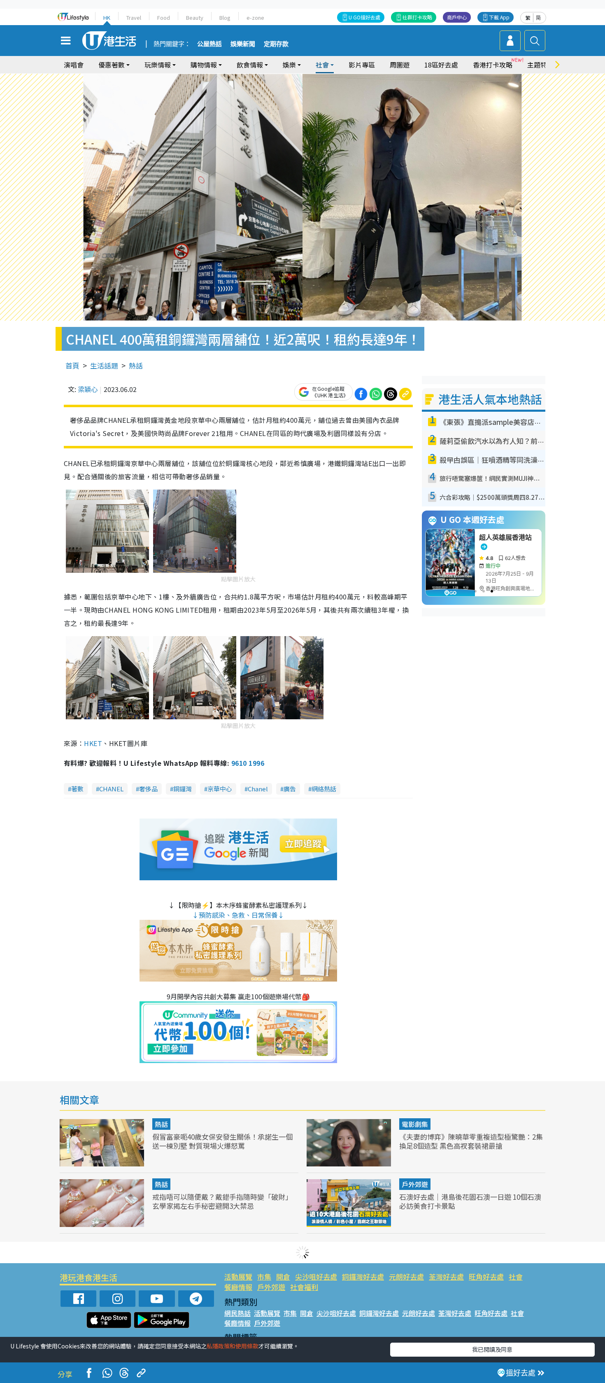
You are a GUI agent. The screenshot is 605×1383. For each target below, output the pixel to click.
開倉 (283, 1276)
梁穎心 (88, 389)
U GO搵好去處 (364, 17)
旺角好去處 (486, 1276)
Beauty (194, 17)
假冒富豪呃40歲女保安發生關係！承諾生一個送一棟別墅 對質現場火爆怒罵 (222, 1141)
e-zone (255, 17)
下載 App (499, 17)
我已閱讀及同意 (492, 1349)
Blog (224, 17)
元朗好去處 (406, 1276)
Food (163, 17)
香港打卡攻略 (492, 65)
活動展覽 (238, 1276)
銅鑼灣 (182, 788)
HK (106, 17)
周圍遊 (400, 65)
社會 (516, 1276)
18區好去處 (441, 65)
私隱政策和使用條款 (232, 1346)
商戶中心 (457, 17)
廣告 (290, 788)
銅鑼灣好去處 (363, 1276)
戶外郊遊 (415, 1184)
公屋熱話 (209, 44)
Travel (133, 17)
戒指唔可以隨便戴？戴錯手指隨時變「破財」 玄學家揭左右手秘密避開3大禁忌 (222, 1201)
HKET (93, 743)
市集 (264, 1276)
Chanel (258, 788)
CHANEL (111, 788)
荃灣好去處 (446, 1276)
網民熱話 (237, 1313)
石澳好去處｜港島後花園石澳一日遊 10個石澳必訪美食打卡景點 (470, 1201)
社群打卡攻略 (417, 17)
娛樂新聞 (242, 44)
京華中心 (219, 788)
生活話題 (104, 365)
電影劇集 (415, 1124)
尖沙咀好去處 (316, 1276)
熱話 (136, 365)
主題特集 (540, 65)
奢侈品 (148, 788)
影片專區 (362, 65)
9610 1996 (247, 763)
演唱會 (74, 65)
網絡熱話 (324, 788)
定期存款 (276, 44)
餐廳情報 (238, 1287)
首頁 (72, 365)
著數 (77, 788)
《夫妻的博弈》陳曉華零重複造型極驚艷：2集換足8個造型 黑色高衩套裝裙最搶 (471, 1141)
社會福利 (304, 1287)
